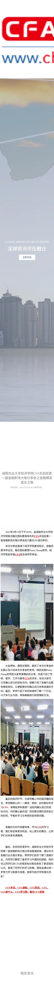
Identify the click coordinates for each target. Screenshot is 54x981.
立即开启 (27, 257)
